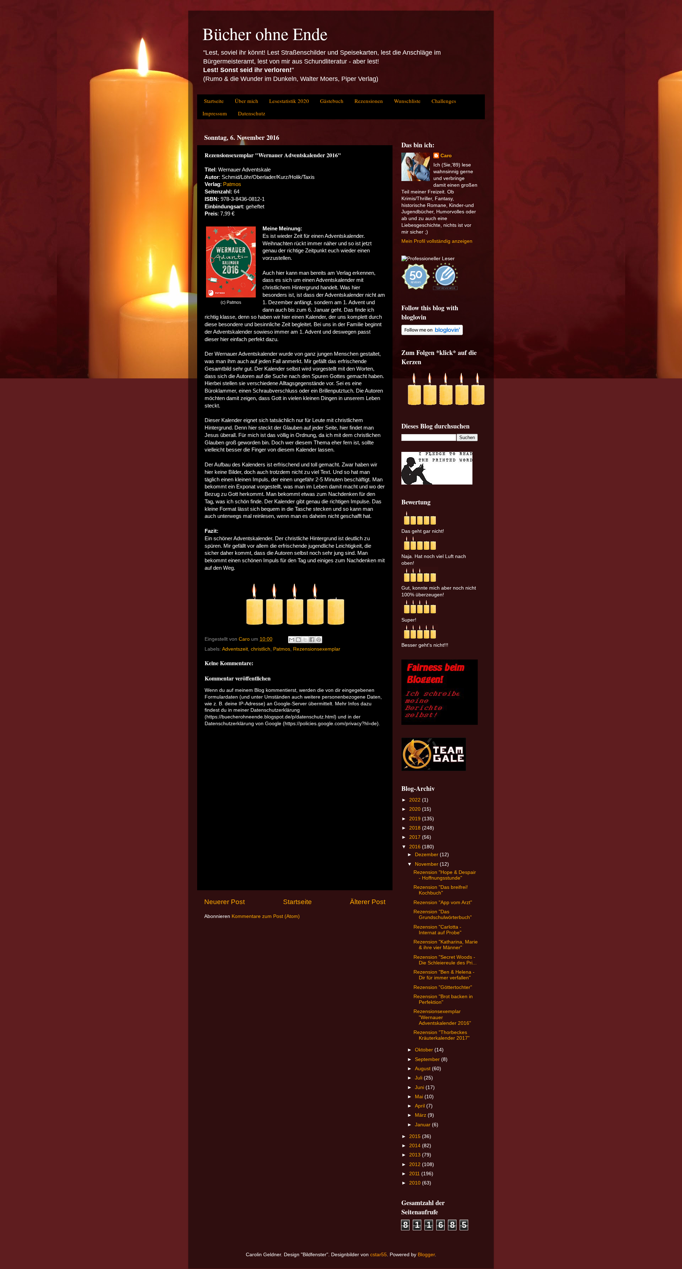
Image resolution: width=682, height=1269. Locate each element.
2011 (415, 1173)
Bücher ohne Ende (265, 33)
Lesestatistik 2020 (289, 100)
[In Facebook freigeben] (311, 639)
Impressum (214, 113)
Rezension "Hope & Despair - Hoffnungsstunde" (444, 875)
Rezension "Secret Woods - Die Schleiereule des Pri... (445, 960)
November (427, 864)
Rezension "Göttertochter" (442, 987)
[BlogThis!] (298, 639)
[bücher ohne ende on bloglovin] (432, 333)
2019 (415, 818)
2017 (415, 837)
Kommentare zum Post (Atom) (266, 916)
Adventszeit (235, 649)
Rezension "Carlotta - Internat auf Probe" (437, 929)
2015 (415, 1136)
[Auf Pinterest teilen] (318, 639)
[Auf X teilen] (305, 639)
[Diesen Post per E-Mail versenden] (291, 639)
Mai (419, 1096)
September (428, 1059)
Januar (423, 1124)
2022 (415, 800)
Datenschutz (251, 113)
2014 (415, 1145)
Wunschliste (407, 100)
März (421, 1115)
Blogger (426, 1254)
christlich (260, 649)
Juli (419, 1078)
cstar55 (378, 1254)
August (423, 1068)
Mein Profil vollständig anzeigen (436, 241)
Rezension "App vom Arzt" (442, 902)
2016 (415, 846)
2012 (415, 1164)
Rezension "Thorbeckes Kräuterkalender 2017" (441, 1035)
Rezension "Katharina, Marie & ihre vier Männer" (445, 944)
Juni (420, 1087)
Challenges (444, 100)
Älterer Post (367, 902)
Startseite (214, 100)
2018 (415, 828)
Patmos (232, 184)
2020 (415, 809)
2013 (415, 1155)
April (420, 1106)
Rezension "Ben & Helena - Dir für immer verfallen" (444, 974)
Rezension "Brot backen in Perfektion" (443, 999)
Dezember (427, 854)
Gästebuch (331, 100)
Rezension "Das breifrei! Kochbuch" (440, 890)
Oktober (424, 1049)
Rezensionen (368, 100)
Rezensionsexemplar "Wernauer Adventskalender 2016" (442, 1017)
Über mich (246, 100)
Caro (446, 155)
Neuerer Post (224, 902)
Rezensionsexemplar (316, 649)
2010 (415, 1183)
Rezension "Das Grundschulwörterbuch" (442, 914)
